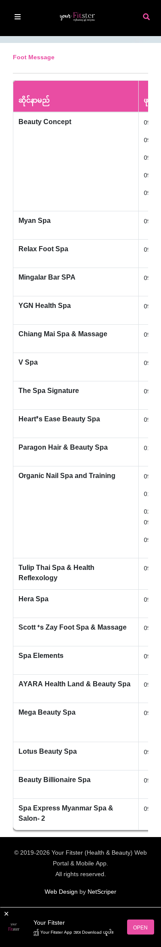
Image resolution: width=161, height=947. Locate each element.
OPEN (140, 928)
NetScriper (102, 892)
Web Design (61, 892)
